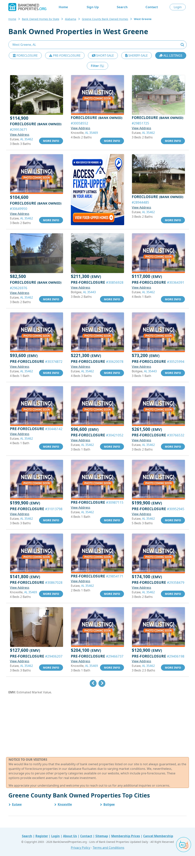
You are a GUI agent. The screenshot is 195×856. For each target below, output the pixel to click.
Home (63, 7)
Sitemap (101, 836)
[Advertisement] (97, 725)
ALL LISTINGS (172, 55)
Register (41, 836)
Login (178, 7)
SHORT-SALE (104, 55)
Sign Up (93, 7)
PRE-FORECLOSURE (66, 55)
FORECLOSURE (27, 55)
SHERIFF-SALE (138, 55)
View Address (19, 134)
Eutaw (17, 804)
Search (122, 7)
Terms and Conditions (108, 848)
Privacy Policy (80, 848)
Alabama (70, 19)
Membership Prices (125, 836)
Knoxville (65, 804)
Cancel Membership (158, 836)
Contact (151, 7)
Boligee (109, 804)
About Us (70, 836)
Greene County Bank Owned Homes (105, 19)
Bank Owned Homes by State (40, 19)
